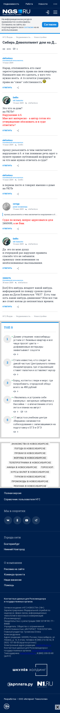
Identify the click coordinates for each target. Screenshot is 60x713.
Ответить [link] (7, 88)
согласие (28, 27)
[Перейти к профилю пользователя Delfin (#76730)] (6, 100)
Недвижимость (11, 4)
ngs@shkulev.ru (43, 645)
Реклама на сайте (14, 569)
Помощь (9, 585)
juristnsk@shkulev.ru (42, 650)
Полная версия (12, 493)
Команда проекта (14, 574)
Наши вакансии (13, 579)
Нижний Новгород (14, 549)
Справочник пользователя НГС (22, 499)
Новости (43, 4)
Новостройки (40, 37)
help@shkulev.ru (28, 653)
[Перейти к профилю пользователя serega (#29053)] (6, 207)
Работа (29, 4)
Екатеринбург (12, 543)
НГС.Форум (7, 37)
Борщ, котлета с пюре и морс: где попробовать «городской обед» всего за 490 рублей (33, 384)
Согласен (50, 24)
